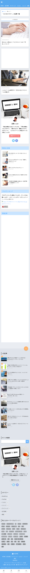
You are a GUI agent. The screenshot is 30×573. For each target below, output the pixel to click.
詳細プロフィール (15, 135)
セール (25, 531)
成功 (12, 541)
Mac (19, 526)
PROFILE (15, 560)
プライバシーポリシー (16, 562)
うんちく (19, 5)
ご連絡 (4, 564)
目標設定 (12, 544)
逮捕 (2, 546)
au (15, 523)
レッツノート (4, 536)
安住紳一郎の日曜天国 (19, 539)
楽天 (19, 541)
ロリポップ (16, 536)
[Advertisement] (15, 58)
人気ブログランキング (22, 564)
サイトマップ (7, 562)
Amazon (3, 523)
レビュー (10, 536)
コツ (7, 531)
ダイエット (10, 533)
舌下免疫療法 (18, 544)
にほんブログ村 (11, 564)
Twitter (18, 528)
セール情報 (4, 533)
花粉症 (24, 544)
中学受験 (26, 536)
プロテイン (16, 533)
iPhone (3, 526)
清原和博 (23, 541)
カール (3, 531)
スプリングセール (18, 531)
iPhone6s (8, 526)
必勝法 (8, 541)
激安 (8, 544)
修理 (8, 539)
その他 (24, 562)
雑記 (28, 5)
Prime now (8, 528)
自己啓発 (7, 5)
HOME (2, 5)
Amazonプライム (10, 523)
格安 (15, 541)
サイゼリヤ (11, 531)
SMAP (13, 528)
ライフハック (13, 5)
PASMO (3, 528)
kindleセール (14, 526)
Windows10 (23, 528)
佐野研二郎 (4, 539)
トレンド (24, 5)
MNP (23, 526)
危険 (12, 539)
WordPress (5, 496)
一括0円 (21, 536)
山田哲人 (3, 541)
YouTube (5, 499)
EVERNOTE (25, 523)
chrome (19, 523)
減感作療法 (4, 544)
